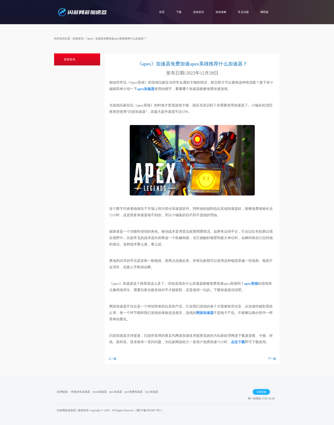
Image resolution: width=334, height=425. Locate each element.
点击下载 (238, 342)
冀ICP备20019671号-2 (149, 410)
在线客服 (261, 392)
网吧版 (264, 12)
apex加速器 (145, 89)
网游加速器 (205, 313)
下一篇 (272, 358)
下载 (178, 12)
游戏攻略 (221, 12)
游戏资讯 (198, 12)
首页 (161, 12)
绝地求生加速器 (80, 391)
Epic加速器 (151, 391)
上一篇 (112, 358)
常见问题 (243, 12)
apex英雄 (251, 283)
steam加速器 (99, 391)
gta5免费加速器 (133, 391)
